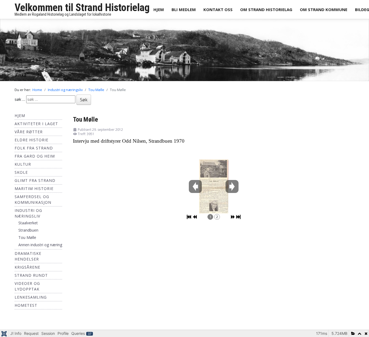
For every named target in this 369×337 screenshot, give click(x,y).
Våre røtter (29, 133)
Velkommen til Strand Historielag (82, 8)
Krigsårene (27, 268)
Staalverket (28, 224)
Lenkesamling (31, 298)
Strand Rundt (31, 276)
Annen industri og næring (40, 246)
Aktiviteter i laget (36, 125)
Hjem (158, 9)
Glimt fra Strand (35, 182)
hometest (26, 306)
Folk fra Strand (34, 149)
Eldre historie (31, 141)
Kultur (23, 165)
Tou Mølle (27, 239)
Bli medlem (184, 9)
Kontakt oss (218, 9)
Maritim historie (34, 190)
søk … (20, 101)
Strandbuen (28, 231)
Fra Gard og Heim (35, 157)
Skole (21, 173)
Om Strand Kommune (323, 9)
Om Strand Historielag (266, 9)
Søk (84, 101)
